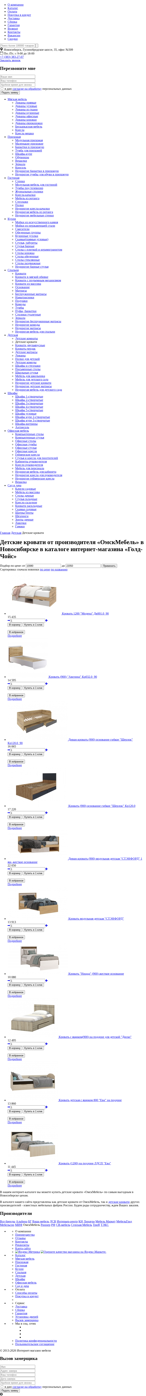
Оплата (12, 11)
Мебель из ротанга (27, 198)
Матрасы (21, 290)
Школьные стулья (26, 372)
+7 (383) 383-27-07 (12, 56)
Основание (22, 287)
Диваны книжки (26, 119)
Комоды (20, 304)
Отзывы (20, 1238)
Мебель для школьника (30, 376)
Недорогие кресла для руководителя (38, 475)
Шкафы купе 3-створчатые (32, 420)
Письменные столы (27, 369)
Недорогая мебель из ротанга (34, 212)
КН (81, 1221)
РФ (53, 1224)
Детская (13, 335)
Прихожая (14, 136)
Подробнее (15, 635)
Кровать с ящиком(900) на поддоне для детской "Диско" (95, 1037)
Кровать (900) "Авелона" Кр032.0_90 (73, 676)
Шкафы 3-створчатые (29, 403)
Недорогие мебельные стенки (34, 215)
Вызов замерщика (26, 1320)
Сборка (12, 21)
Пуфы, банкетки (25, 311)
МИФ (18, 1224)
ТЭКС (105, 1224)
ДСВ (53, 1221)
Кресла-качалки (25, 194)
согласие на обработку (27, 88)
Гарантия (14, 25)
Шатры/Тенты (24, 512)
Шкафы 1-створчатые (29, 396)
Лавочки (20, 523)
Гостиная (13, 177)
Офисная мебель (18, 430)
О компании (16, 4)
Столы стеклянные (27, 259)
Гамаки (20, 526)
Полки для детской (27, 359)
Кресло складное (26, 502)
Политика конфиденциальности (36, 1340)
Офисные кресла (26, 451)
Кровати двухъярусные (30, 345)
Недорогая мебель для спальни (35, 331)
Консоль (20, 167)
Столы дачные (24, 495)
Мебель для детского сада (31, 379)
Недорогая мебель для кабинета (35, 471)
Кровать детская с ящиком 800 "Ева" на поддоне (90, 1100)
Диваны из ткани (26, 109)
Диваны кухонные (27, 112)
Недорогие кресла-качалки (32, 208)
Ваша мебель (40, 1221)
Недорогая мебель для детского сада (38, 389)
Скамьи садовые (25, 509)
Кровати (20, 273)
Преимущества (25, 1234)
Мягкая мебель (17, 99)
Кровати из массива (28, 283)
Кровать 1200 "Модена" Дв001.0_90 (85, 613)
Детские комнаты (26, 338)
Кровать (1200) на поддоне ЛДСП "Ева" (85, 1163)
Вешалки (21, 160)
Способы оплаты (26, 1292)
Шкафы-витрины (26, 423)
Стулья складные (26, 499)
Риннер (45, 1224)
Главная (5, 532)
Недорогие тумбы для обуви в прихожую (42, 174)
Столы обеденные (27, 256)
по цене (45, 569)
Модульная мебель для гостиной (36, 184)
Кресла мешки (24, 133)
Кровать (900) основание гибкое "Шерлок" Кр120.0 (101, 805)
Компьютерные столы (29, 434)
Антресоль (22, 427)
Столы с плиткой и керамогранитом (38, 249)
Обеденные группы (28, 232)
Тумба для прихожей (28, 150)
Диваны (20, 355)
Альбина (21, 1221)
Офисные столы (25, 441)
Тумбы (19, 307)
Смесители (22, 229)
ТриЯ (96, 1224)
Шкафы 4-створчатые (29, 406)
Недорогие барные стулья (31, 266)
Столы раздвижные (27, 263)
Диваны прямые (25, 102)
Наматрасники (24, 297)
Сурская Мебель (81, 1224)
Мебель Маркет (105, 1221)
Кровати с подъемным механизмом (38, 280)
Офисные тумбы (26, 444)
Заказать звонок (10, 60)
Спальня (13, 270)
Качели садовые (25, 488)
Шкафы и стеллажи (27, 365)
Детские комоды (25, 362)
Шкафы (12, 393)
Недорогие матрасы (28, 328)
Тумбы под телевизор (29, 188)
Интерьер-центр (67, 1221)
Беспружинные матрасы (31, 294)
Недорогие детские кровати (33, 382)
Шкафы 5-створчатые (29, 410)
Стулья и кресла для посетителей (36, 458)
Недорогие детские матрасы (33, 386)
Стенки (20, 181)
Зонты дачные (24, 519)
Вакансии (14, 35)
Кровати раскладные (28, 505)
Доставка (14, 18)
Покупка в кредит (19, 15)
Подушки (21, 300)
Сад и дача (14, 485)
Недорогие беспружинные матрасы (38, 321)
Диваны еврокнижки (29, 123)
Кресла (19, 130)
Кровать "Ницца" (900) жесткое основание (96, 973)
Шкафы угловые (25, 413)
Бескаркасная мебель (28, 126)
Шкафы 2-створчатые (29, 400)
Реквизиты (22, 1245)
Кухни (12, 218)
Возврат (13, 28)
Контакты (14, 32)
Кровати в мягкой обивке (31, 277)
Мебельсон (7, 1224)
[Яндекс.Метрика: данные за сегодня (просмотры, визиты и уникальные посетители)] (27, 1252)
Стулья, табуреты (26, 242)
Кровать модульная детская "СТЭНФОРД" (96, 918)
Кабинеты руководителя (31, 461)
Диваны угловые (26, 106)
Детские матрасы (26, 352)
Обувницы (22, 157)
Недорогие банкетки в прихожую (37, 171)
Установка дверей (26, 1316)
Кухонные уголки (26, 236)
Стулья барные (24, 246)
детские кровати (119, 1201)
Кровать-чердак (25, 348)
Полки (19, 205)
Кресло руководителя (29, 464)
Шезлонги (22, 516)
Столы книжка (24, 253)
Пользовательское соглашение (34, 1344)
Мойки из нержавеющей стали (35, 225)
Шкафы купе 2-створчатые (32, 417)
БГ (30, 1221)
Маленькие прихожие (29, 143)
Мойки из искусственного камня (36, 222)
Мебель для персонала (29, 468)
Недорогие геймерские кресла (34, 478)
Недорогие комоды (27, 324)
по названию (59, 569)
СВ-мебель (63, 1224)
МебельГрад (124, 1221)
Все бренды (7, 1221)
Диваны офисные (26, 116)
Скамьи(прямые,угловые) (31, 239)
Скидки (13, 38)
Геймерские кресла (27, 454)
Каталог (13, 8)
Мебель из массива (27, 492)
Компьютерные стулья (29, 437)
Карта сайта (23, 1248)
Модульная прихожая (29, 140)
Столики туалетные (28, 314)
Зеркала (20, 164)
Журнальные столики (29, 191)
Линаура (89, 1221)
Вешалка (21, 482)
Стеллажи (21, 201)
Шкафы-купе (23, 153)
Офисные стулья (25, 447)
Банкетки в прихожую (29, 147)
